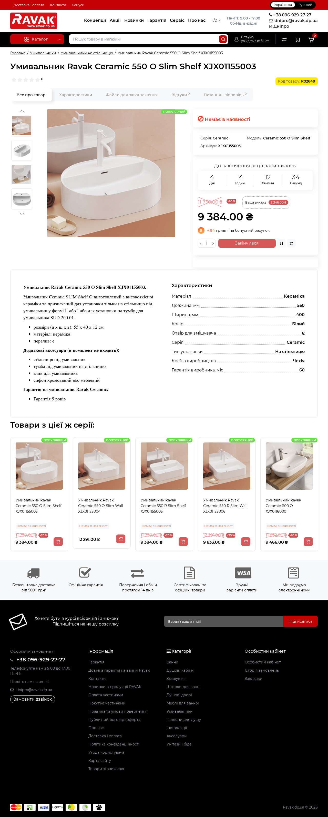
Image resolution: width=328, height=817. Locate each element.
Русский (305, 5)
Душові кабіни (180, 670)
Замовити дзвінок (33, 699)
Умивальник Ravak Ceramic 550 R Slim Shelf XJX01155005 (163, 506)
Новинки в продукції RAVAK (114, 686)
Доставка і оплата (29, 5)
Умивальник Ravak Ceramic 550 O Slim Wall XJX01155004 (100, 506)
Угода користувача (106, 752)
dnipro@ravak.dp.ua (33, 690)
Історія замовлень (262, 670)
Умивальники (180, 711)
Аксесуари (177, 736)
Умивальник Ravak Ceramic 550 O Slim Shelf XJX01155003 (38, 506)
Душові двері (179, 695)
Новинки (134, 20)
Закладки (253, 678)
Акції (115, 20)
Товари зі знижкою (106, 768)
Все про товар (31, 94)
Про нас (197, 20)
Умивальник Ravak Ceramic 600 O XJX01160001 (283, 506)
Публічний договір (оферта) (115, 719)
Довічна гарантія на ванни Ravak (119, 670)
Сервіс (177, 20)
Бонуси (78, 5)
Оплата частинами (105, 695)
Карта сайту (99, 760)
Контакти (58, 5)
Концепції (95, 20)
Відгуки (180, 94)
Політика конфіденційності (114, 744)
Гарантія (156, 20)
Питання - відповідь (225, 94)
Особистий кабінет (263, 662)
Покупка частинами (107, 703)
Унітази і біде (179, 744)
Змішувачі (176, 678)
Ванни (172, 662)
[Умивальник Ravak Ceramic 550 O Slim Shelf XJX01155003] (111, 173)
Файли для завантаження (132, 94)
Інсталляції (177, 727)
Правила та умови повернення (117, 711)
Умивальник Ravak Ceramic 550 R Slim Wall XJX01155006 (225, 506)
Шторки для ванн (183, 686)
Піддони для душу (184, 719)
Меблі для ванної (183, 703)
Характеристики (75, 94)
